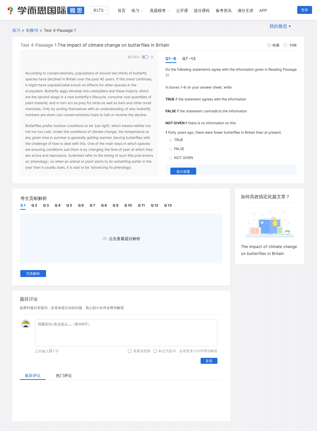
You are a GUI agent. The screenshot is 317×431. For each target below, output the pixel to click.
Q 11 (141, 205)
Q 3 (46, 205)
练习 (135, 10)
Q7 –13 (189, 58)
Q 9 (115, 205)
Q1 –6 (170, 58)
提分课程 (202, 10)
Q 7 (92, 205)
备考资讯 (224, 10)
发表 (209, 361)
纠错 (293, 45)
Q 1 (23, 205)
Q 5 (69, 205)
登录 (304, 10)
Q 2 (34, 205)
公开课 (182, 10)
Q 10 (128, 205)
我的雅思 (278, 26)
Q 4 (57, 205)
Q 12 (154, 205)
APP (263, 10)
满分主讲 (245, 10)
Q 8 (104, 205)
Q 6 (81, 205)
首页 (122, 10)
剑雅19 (32, 30)
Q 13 (168, 205)
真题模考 (158, 10)
